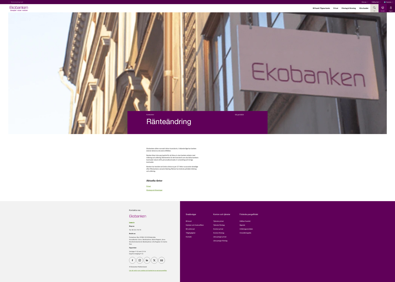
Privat (148, 186)
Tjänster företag (219, 225)
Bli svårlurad (190, 229)
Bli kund (189, 221)
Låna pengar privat (219, 237)
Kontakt (189, 237)
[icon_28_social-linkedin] (147, 260)
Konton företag (218, 233)
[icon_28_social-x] (154, 260)
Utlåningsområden (246, 229)
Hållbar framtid (245, 221)
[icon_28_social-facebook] (132, 260)
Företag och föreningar (154, 190)
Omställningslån (245, 233)
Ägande (242, 225)
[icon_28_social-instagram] (139, 260)
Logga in (131, 222)
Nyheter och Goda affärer (195, 225)
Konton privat (218, 229)
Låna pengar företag (220, 241)
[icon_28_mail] (161, 260)
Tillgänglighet (190, 233)
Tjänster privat (218, 221)
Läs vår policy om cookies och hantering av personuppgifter (148, 270)
